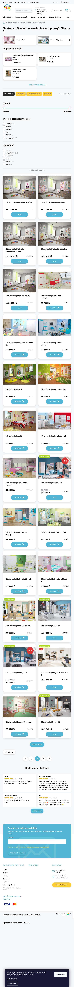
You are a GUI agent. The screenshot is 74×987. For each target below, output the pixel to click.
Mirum (9, 164)
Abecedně (47, 94)
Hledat (30, 10)
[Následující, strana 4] (43, 758)
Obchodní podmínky (9, 885)
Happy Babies (11, 153)
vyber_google (11, 138)
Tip (7, 132)
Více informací (12, 979)
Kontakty (10, 2)
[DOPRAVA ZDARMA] (19, 611)
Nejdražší (20, 94)
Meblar (9, 161)
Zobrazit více (37, 811)
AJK (8, 150)
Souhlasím (61, 974)
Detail (19, 214)
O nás (4, 2)
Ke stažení (6, 879)
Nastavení (12, 983)
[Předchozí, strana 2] (31, 758)
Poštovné (16, 2)
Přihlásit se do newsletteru (18, 853)
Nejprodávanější (34, 94)
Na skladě (10, 123)
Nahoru (10, 752)
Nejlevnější (8, 94)
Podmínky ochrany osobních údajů (11, 889)
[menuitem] (8, 17)
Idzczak (9, 156)
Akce (8, 126)
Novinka (9, 129)
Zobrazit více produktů (37, 84)
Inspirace (23, 2)
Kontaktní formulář (61, 885)
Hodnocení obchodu (33, 2)
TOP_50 (9, 135)
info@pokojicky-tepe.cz (61, 871)
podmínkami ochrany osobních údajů (37, 847)
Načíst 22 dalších (37, 744)
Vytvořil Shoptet (61, 913)
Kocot (8, 158)
